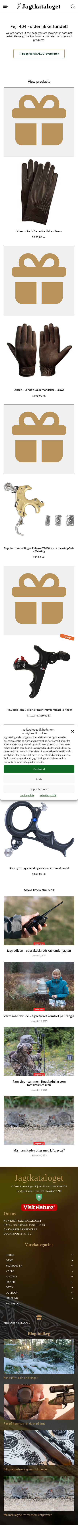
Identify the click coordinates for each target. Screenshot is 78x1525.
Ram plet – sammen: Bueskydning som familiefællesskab (39, 1083)
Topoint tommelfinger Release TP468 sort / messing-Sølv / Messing (39, 549)
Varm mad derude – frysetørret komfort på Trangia (39, 1016)
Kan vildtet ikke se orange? (21, 1378)
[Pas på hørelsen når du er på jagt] (39, 1401)
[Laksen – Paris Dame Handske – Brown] (39, 192)
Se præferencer (39, 789)
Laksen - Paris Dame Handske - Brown (39, 231)
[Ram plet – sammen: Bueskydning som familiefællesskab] (39, 1051)
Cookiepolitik (27, 795)
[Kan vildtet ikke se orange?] (39, 1356)
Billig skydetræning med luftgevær (26, 1469)
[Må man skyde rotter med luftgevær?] (39, 1120)
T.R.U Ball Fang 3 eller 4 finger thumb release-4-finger (39, 709)
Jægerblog (39, 943)
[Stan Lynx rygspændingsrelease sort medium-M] (39, 829)
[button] (72, 731)
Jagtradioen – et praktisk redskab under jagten (39, 951)
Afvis (39, 779)
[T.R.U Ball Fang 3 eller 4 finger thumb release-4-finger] (39, 670)
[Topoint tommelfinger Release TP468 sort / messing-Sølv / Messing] (39, 509)
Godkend (39, 769)
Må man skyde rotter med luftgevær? (39, 1150)
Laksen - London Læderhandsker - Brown (39, 390)
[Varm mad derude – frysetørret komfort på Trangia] (39, 986)
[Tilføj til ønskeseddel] (39, 122)
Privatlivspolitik (48, 795)
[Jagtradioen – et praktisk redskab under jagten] (39, 920)
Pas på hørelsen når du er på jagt (24, 1423)
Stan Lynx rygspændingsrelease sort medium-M (39, 868)
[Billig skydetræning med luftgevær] (39, 1447)
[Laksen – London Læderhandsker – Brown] (39, 350)
